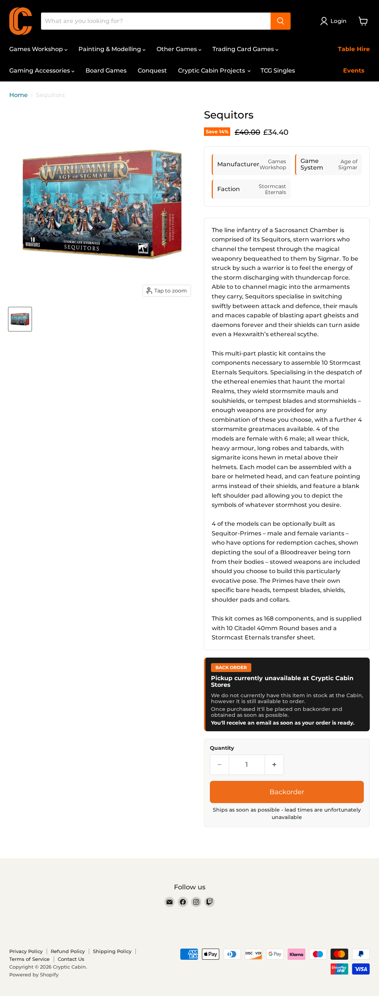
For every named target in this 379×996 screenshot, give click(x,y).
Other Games (177, 49)
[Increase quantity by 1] (274, 765)
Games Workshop (36, 49)
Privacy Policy (26, 951)
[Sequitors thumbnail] (20, 319)
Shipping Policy (112, 951)
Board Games (106, 70)
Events (354, 70)
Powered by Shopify (33, 974)
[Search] (281, 21)
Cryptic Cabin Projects (212, 70)
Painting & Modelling (110, 49)
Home (18, 95)
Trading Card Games (243, 49)
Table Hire (354, 49)
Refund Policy (68, 951)
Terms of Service (29, 959)
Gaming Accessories (40, 70)
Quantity (222, 748)
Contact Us (71, 959)
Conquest (152, 70)
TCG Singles (278, 70)
